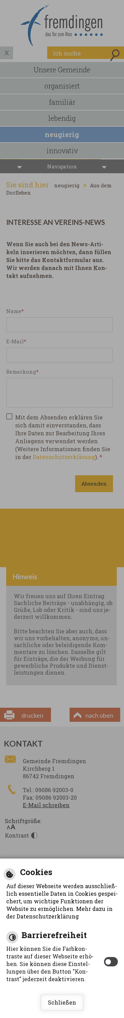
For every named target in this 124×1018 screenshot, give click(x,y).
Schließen (62, 1002)
